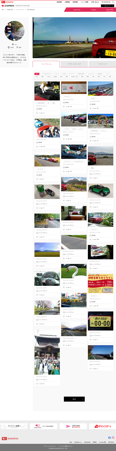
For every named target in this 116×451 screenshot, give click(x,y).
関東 (67, 76)
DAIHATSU (7, 2)
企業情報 (67, 2)
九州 (104, 76)
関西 (88, 76)
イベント (107, 73)
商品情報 (59, 2)
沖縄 (110, 76)
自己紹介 (100, 73)
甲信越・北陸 (74, 76)
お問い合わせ (95, 2)
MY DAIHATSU (106, 2)
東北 (61, 76)
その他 (48, 76)
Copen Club (10, 9)
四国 (99, 76)
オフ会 (64, 73)
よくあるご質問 (102, 442)
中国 (93, 76)
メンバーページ (20, 9)
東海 (82, 76)
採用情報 (75, 2)
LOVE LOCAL (81, 73)
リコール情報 (84, 2)
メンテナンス (91, 73)
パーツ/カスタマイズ (46, 73)
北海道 (55, 76)
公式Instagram (87, 442)
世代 (37, 76)
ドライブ (57, 73)
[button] (113, 2)
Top (3, 9)
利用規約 (95, 442)
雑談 (42, 76)
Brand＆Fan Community (23, 5)
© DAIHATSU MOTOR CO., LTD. (58, 448)
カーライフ (71, 73)
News (71, 442)
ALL (37, 73)
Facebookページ (78, 442)
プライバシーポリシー (50, 446)
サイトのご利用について (65, 446)
